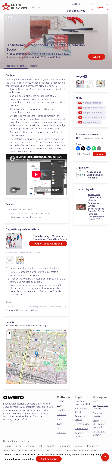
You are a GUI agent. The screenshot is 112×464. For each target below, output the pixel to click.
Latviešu (58, 450)
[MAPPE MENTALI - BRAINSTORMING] (10, 260)
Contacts (61, 432)
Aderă (96, 56)
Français (95, 450)
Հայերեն (71, 450)
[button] (36, 354)
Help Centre (63, 410)
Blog (59, 405)
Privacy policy (82, 424)
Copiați (99, 154)
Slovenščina (92, 446)
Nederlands (64, 446)
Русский (78, 446)
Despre (76, 3)
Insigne (33, 66)
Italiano (23, 450)
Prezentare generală (16, 66)
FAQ (59, 428)
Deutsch (30, 446)
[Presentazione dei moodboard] (20, 260)
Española (50, 446)
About (60, 419)
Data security (81, 428)
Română (83, 450)
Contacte (61, 414)
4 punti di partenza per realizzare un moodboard (32, 213)
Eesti (39, 446)
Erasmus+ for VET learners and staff (100, 424)
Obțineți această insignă (48, 243)
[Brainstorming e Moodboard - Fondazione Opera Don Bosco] (80, 84)
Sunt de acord (49, 459)
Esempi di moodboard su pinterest (26, 217)
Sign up (100, 7)
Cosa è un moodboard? (21, 209)
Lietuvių (18, 446)
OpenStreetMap (50, 330)
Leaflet (37, 330)
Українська (10, 450)
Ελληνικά (45, 450)
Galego (33, 450)
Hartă (95, 401)
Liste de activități (77, 10)
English (7, 446)
